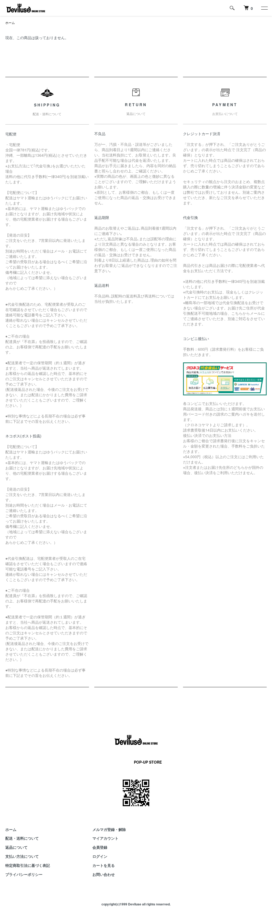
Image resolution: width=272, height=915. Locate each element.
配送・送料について (22, 838)
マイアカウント (105, 838)
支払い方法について (22, 856)
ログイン (99, 856)
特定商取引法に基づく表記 (27, 865)
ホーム (10, 22)
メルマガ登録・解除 (109, 829)
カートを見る (103, 865)
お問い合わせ (103, 874)
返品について (16, 847)
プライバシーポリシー (23, 874)
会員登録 (99, 847)
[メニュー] (264, 8)
